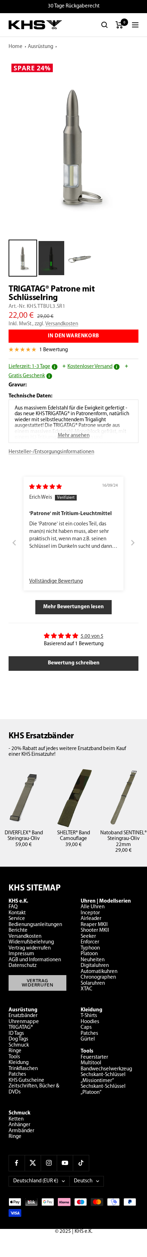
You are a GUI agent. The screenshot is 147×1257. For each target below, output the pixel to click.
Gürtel (88, 1039)
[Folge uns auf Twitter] (33, 1163)
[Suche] (104, 25)
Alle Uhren (93, 907)
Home (15, 46)
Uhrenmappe (24, 1022)
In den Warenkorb (73, 336)
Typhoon (90, 948)
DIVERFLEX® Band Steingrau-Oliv (24, 836)
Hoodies (90, 1022)
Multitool (91, 1063)
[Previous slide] (14, 543)
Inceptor (90, 913)
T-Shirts (89, 1015)
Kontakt (17, 913)
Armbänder (21, 1131)
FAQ (13, 907)
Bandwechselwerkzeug (106, 1069)
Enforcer (90, 942)
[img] (45, 487)
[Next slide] (132, 543)
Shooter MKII (95, 930)
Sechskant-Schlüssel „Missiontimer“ (103, 1078)
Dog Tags (18, 1039)
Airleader (91, 918)
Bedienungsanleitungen (35, 924)
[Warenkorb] (119, 24)
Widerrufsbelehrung (31, 942)
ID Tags (16, 1033)
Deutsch (83, 1181)
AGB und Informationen (35, 960)
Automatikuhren (99, 971)
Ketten (16, 1119)
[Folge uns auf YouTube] (65, 1163)
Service (17, 918)
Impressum (21, 954)
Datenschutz (22, 965)
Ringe (15, 1051)
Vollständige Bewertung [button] (56, 581)
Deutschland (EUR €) (35, 1181)
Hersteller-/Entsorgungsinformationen (51, 452)
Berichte (18, 930)
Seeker (88, 936)
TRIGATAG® (21, 1027)
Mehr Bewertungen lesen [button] (73, 607)
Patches (17, 1074)
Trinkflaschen (23, 1068)
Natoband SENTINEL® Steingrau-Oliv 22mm (123, 838)
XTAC (86, 989)
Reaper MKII (94, 924)
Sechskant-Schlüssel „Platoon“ (103, 1089)
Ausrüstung (40, 46)
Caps (86, 1027)
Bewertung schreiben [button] (74, 663)
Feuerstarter (94, 1057)
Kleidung (19, 1062)
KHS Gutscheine (26, 1080)
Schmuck (19, 1045)
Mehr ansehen (74, 435)
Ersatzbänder (23, 1015)
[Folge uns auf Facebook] (17, 1163)
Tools (14, 1057)
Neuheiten (93, 960)
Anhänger (19, 1125)
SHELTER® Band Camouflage (73, 836)
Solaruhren (93, 983)
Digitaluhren (95, 965)
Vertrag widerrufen (30, 948)
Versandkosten (61, 324)
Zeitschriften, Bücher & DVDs (34, 1089)
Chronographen (98, 977)
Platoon (89, 954)
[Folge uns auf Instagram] (49, 1163)
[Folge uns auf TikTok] (81, 1163)
